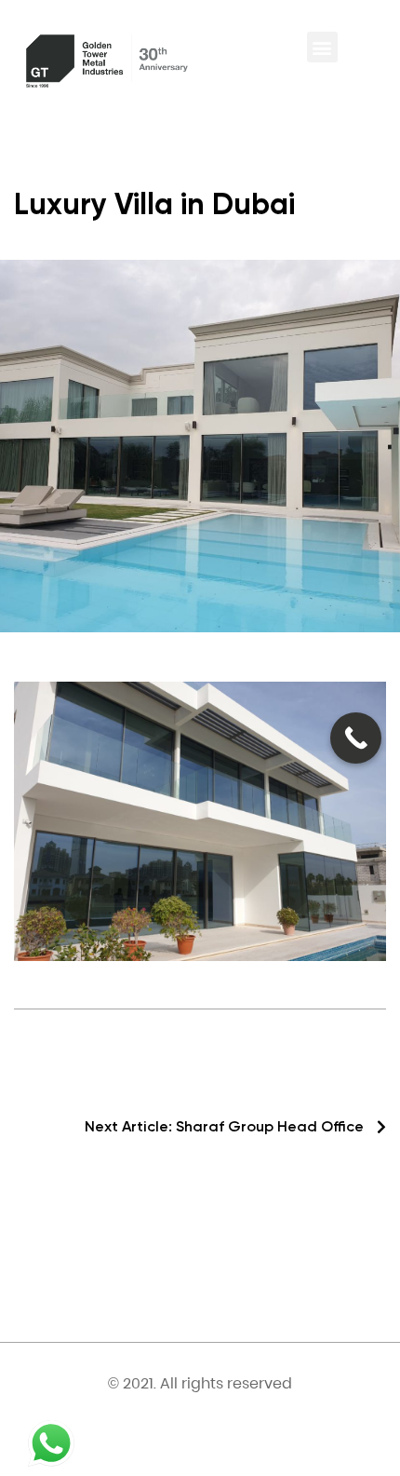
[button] (322, 47)
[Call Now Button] (355, 738)
